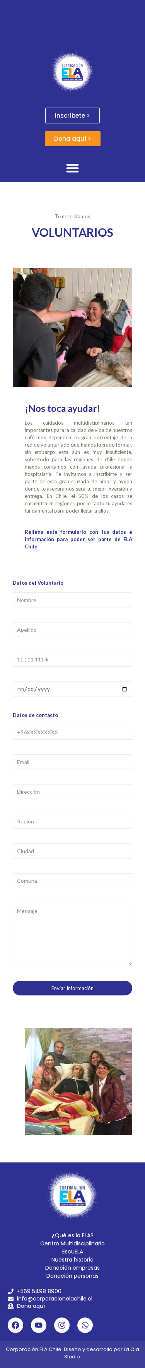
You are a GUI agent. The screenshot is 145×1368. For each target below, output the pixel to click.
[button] (72, 168)
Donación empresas (72, 1268)
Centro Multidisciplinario (72, 1243)
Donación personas (72, 1276)
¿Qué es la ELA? (73, 1235)
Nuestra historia (72, 1259)
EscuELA (72, 1251)
